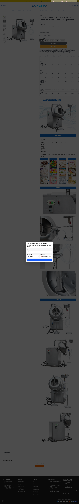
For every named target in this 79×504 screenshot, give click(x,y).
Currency (43, 254)
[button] (64, 1)
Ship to (30, 249)
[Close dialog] (52, 243)
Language (30, 254)
